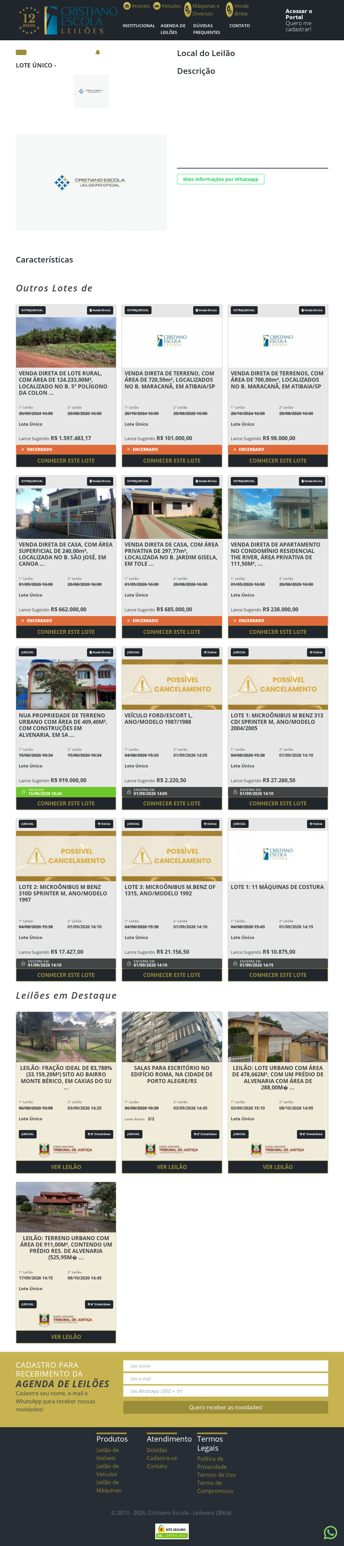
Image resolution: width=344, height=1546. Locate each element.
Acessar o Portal (299, 14)
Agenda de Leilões (173, 28)
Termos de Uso (216, 1475)
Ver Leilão (66, 1167)
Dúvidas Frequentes (206, 28)
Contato (239, 25)
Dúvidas (157, 1450)
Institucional (139, 25)
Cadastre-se (162, 1458)
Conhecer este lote (66, 460)
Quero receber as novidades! (225, 1407)
